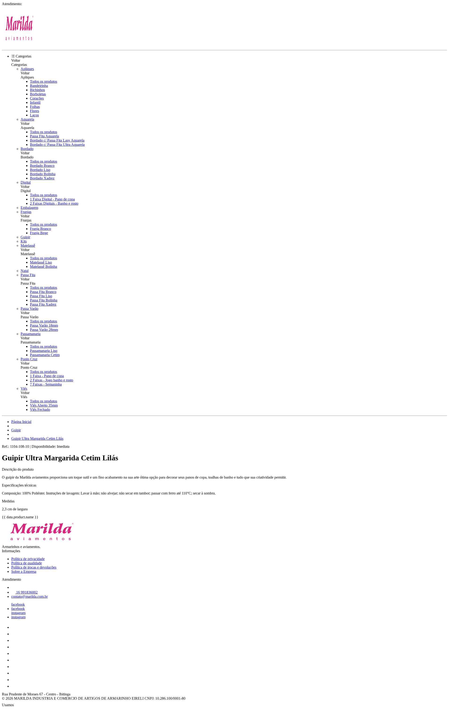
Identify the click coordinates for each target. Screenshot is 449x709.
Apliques (27, 69)
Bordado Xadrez (42, 178)
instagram (18, 613)
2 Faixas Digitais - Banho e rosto (54, 203)
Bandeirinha (39, 86)
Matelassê (28, 245)
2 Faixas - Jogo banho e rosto (51, 380)
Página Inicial (21, 422)
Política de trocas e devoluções (33, 567)
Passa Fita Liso (41, 296)
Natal (25, 271)
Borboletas (38, 94)
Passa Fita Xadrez (43, 304)
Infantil (35, 102)
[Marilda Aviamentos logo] (19, 44)
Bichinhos (37, 90)
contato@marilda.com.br (29, 596)
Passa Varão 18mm (44, 325)
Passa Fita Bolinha (43, 300)
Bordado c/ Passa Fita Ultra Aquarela (57, 145)
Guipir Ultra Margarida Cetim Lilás (37, 438)
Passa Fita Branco (43, 292)
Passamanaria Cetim (45, 355)
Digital (26, 182)
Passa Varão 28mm (44, 330)
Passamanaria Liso (43, 351)
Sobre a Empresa (23, 571)
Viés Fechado (40, 410)
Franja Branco (40, 229)
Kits (24, 241)
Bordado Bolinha (42, 174)
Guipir (25, 237)
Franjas (26, 212)
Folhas (35, 107)
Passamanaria (30, 334)
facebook (18, 604)
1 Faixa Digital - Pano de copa (52, 199)
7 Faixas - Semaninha (46, 384)
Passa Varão (29, 309)
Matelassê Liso (41, 262)
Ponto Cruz (29, 359)
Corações (37, 98)
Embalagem (29, 208)
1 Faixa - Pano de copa (47, 376)
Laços (34, 115)
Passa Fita (28, 275)
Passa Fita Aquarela (44, 136)
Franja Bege (39, 233)
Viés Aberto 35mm (44, 405)
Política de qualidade (26, 563)
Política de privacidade (28, 559)
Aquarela (27, 119)
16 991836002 (26, 592)
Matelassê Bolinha (43, 267)
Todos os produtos (43, 81)
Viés (24, 388)
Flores (34, 111)
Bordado (27, 149)
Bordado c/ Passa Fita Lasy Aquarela (57, 140)
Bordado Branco (42, 166)
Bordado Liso (40, 170)
